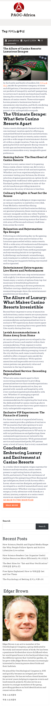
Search (6, 521)
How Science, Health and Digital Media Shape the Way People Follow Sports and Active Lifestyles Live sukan (25, 547)
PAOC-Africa (23, 15)
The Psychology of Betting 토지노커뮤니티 (23, 579)
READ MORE (13, 506)
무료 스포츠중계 (9, 695)
